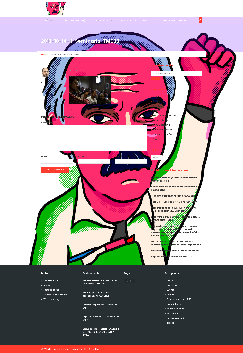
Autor (156, 96)
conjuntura (159, 101)
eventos (156, 157)
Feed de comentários (55, 294)
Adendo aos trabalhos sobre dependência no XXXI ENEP (175, 188)
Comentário (47, 122)
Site (117, 156)
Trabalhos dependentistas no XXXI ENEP (173, 195)
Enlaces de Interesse (174, 20)
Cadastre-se (50, 280)
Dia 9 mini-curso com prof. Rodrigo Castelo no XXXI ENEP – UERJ (175, 218)
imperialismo (160, 120)
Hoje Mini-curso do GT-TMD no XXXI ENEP (174, 201)
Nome (44, 156)
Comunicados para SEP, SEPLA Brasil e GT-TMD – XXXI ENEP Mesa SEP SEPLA (175, 209)
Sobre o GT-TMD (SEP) (72, 20)
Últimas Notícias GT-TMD (171, 170)
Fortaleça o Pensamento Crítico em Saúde (175, 250)
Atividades (126, 20)
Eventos (157, 106)
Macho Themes (95, 349)
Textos (156, 139)
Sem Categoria (161, 124)
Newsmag (53, 349)
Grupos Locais (104, 20)
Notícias (47, 20)
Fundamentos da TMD (165, 115)
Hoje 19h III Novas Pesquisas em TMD (171, 256)
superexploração (162, 134)
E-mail (82, 156)
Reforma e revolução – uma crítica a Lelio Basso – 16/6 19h (174, 179)
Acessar (47, 285)
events (157, 110)
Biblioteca (149, 20)
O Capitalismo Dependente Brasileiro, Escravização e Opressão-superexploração (176, 243)
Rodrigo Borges (49, 82)
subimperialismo (162, 129)
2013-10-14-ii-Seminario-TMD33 (91, 109)
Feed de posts (51, 289)
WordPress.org (51, 299)
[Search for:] (176, 73)
